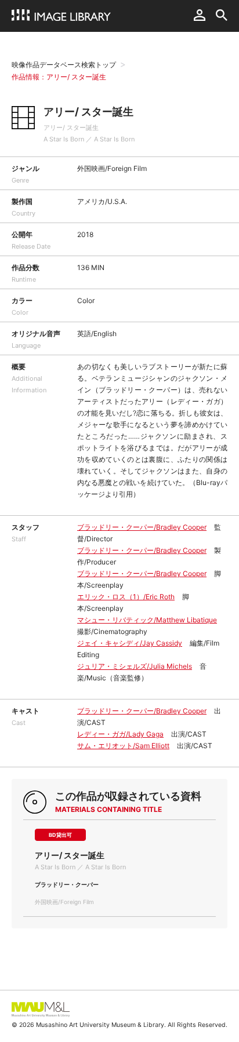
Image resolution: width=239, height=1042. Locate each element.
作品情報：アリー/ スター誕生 (59, 76)
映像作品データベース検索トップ (64, 64)
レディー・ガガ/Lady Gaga (120, 734)
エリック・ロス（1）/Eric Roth (126, 596)
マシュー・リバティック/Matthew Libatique (147, 619)
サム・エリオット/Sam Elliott (123, 745)
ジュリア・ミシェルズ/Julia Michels (134, 666)
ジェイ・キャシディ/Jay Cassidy (129, 643)
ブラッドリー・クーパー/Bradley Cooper (142, 527)
